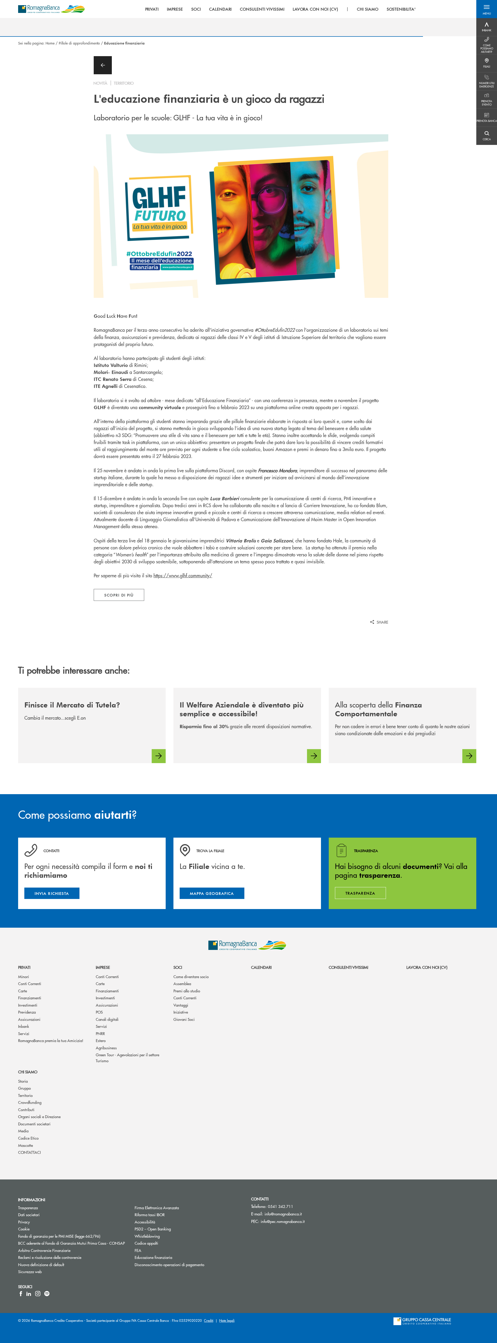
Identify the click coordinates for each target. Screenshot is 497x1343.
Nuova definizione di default (60, 1264)
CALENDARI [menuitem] (220, 9)
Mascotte (25, 1145)
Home (50, 43)
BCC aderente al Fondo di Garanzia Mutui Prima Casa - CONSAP (72, 1243)
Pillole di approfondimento (79, 43)
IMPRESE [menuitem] (175, 9)
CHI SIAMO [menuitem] (367, 9)
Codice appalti (166, 1243)
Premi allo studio (186, 990)
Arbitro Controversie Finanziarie (63, 1250)
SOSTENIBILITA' (401, 9)
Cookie (43, 1228)
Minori (23, 976)
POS (99, 1012)
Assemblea (182, 983)
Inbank (23, 1026)
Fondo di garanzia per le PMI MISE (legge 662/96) (72, 1236)
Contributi (26, 1109)
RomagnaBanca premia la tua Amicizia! (50, 1040)
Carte (22, 990)
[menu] (280, 9)
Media (23, 1130)
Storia (23, 1081)
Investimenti (27, 1005)
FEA (157, 1250)
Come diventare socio (191, 976)
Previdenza (27, 1012)
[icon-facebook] (20, 1293)
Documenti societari (34, 1123)
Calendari (261, 967)
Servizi (23, 1033)
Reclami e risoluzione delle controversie (69, 1257)
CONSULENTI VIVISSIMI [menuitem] (262, 9)
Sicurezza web (49, 1271)
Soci (177, 967)
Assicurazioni (29, 1019)
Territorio (25, 1095)
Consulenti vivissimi (348, 967)
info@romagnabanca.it (283, 1213)
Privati (24, 967)
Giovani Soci (184, 1019)
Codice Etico (28, 1138)
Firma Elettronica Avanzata (176, 1207)
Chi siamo (27, 1071)
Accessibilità (164, 1221)
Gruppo (24, 1088)
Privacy (43, 1221)
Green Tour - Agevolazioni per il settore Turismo (127, 1057)
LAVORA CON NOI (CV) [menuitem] (315, 9)
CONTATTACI (29, 1152)
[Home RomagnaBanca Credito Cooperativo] (51, 9)
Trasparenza (47, 1207)
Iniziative (180, 1012)
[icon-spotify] (46, 1293)
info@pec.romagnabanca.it (283, 1221)
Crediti (208, 1320)
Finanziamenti (29, 997)
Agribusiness (106, 1047)
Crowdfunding (29, 1102)
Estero (101, 1040)
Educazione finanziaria (173, 1257)
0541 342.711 (280, 1206)
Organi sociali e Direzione (39, 1116)
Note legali (227, 1320)
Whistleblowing (167, 1236)
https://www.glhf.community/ (183, 575)
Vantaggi (180, 1005)
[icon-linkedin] (28, 1293)
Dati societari (48, 1214)
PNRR (100, 1033)
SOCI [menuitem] (196, 9)
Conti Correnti (29, 983)
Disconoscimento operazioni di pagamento (189, 1264)
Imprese (103, 967)
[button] (486, 9)
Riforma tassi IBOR (169, 1214)
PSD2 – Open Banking (172, 1228)
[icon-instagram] (37, 1293)
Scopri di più (119, 594)
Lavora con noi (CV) (426, 967)
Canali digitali (107, 1019)
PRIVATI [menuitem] (152, 9)
